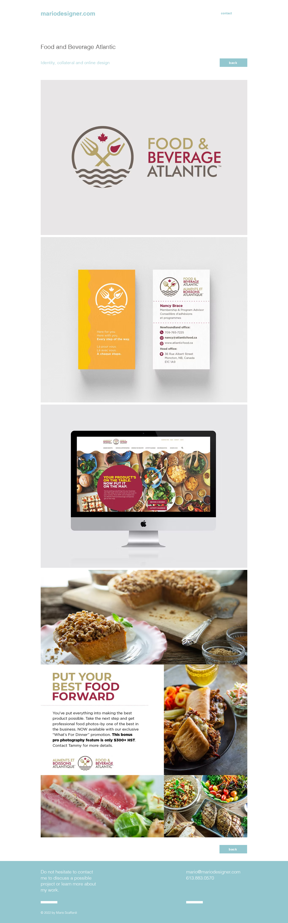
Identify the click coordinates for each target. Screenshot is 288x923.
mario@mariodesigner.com (213, 872)
